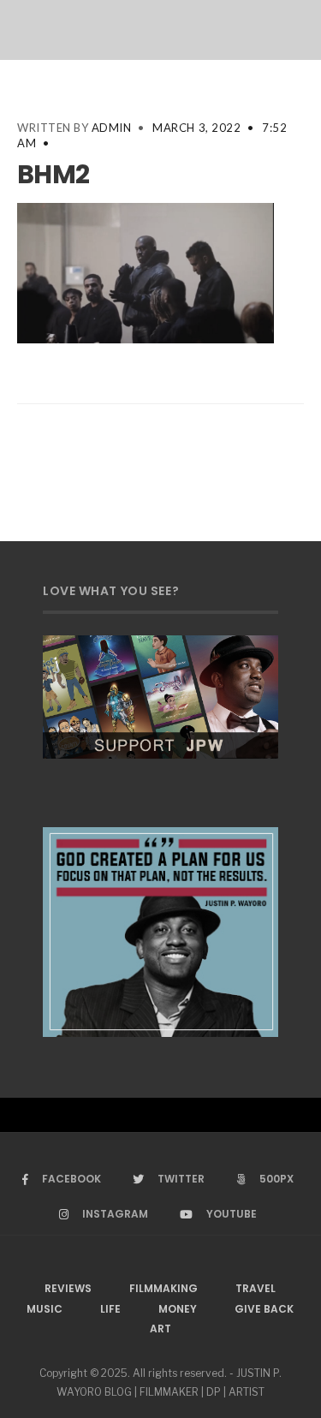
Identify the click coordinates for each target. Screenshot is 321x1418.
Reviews (68, 1288)
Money (177, 1309)
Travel (255, 1288)
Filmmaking (163, 1288)
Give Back (264, 1309)
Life (110, 1309)
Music (44, 1309)
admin (112, 127)
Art (160, 1328)
